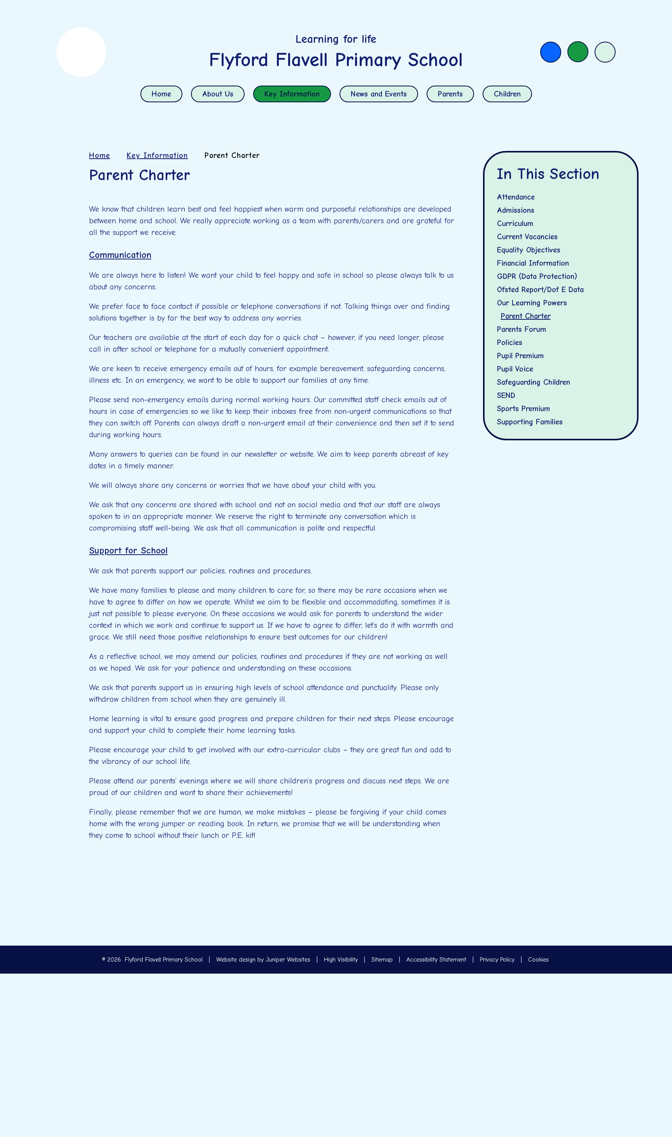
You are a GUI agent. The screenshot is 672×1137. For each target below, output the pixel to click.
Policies (509, 342)
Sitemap (382, 959)
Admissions (515, 210)
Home (99, 155)
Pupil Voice (515, 368)
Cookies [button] (538, 959)
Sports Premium (523, 408)
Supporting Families (530, 421)
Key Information (157, 155)
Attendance (516, 197)
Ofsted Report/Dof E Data (540, 289)
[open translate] (577, 51)
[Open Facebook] (550, 52)
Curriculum (515, 223)
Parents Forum (521, 329)
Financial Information (533, 263)
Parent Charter (232, 155)
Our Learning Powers (532, 302)
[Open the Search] (605, 52)
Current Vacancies (527, 236)
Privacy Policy (497, 959)
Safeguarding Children (533, 382)
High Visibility (341, 959)
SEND (506, 395)
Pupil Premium (520, 355)
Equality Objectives (528, 249)
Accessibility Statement (436, 959)
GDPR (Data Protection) (537, 276)
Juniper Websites (288, 959)
